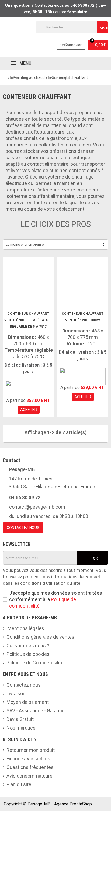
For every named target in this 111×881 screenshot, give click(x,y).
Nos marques (21, 728)
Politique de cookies (28, 654)
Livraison (16, 693)
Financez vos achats (28, 758)
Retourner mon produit (30, 750)
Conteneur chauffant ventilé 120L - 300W (83, 317)
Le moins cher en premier (25, 244)
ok (95, 558)
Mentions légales (25, 628)
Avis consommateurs (29, 776)
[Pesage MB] (28, 389)
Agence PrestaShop (73, 803)
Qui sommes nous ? (27, 645)
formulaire (77, 11)
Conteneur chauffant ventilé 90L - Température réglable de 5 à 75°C (28, 320)
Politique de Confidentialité (35, 662)
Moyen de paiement (27, 702)
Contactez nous (23, 685)
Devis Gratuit (20, 719)
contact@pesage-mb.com (37, 507)
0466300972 (82, 5)
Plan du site (18, 784)
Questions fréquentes (30, 767)
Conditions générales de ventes (40, 637)
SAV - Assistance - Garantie (35, 710)
